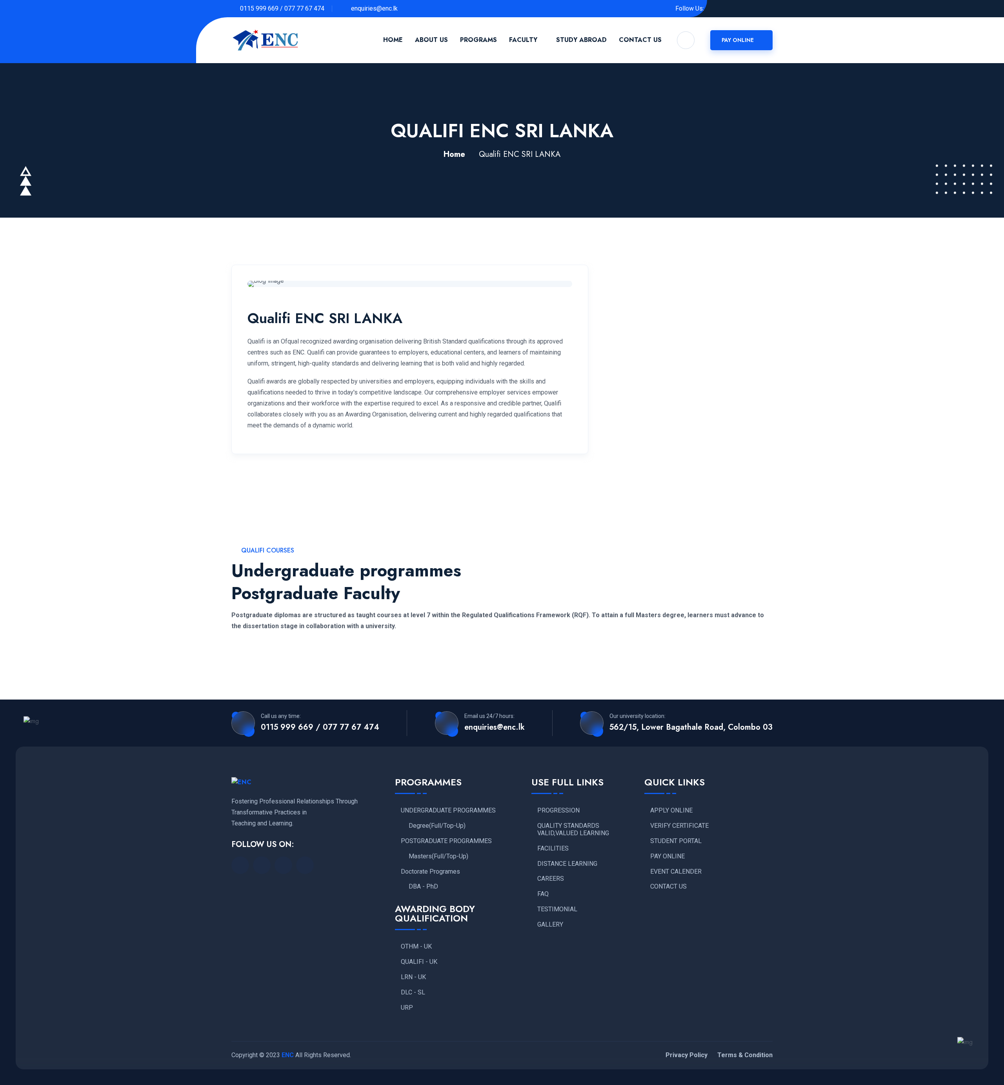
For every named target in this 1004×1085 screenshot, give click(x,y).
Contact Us (640, 39)
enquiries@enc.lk (373, 8)
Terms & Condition (745, 1055)
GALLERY (550, 924)
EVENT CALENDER (676, 871)
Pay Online (738, 40)
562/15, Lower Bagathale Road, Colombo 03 (691, 727)
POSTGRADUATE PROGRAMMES (446, 841)
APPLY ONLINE (671, 810)
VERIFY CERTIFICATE (679, 825)
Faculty (523, 39)
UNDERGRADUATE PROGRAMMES (448, 810)
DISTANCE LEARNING (567, 863)
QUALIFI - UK (419, 961)
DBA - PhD (423, 886)
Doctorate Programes (430, 871)
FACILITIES (553, 848)
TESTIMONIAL (557, 909)
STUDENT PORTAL (676, 841)
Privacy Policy (687, 1055)
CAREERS (550, 878)
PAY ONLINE (667, 856)
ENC (288, 1055)
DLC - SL (413, 992)
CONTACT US (668, 886)
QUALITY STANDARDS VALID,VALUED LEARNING (573, 829)
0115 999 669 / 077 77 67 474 (282, 8)
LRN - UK (413, 977)
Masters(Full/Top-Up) (438, 856)
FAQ (543, 894)
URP (407, 1007)
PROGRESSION (558, 810)
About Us (431, 39)
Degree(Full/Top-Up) (437, 825)
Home (393, 39)
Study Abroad (581, 39)
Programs (478, 39)
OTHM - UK (416, 946)
